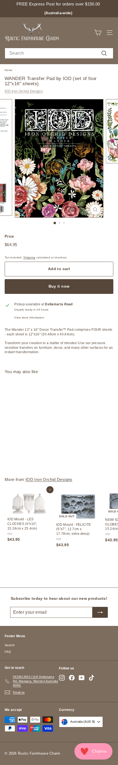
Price (9, 236)
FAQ (8, 651)
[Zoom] (95, 210)
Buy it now (59, 286)
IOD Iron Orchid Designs (24, 91)
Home (8, 70)
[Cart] (97, 33)
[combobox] (59, 53)
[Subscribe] (100, 612)
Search (10, 645)
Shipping (29, 257)
